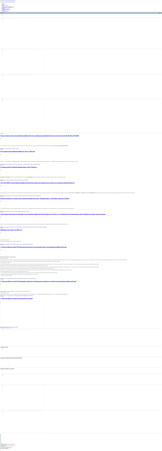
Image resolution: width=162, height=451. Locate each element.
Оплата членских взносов (5, 9)
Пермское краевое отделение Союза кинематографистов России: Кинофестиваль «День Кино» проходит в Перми (34, 198)
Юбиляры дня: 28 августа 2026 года (11, 230)
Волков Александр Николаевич (11, 148)
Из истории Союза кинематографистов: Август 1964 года (17, 151)
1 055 (10, 327)
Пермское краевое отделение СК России (21, 211)
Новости (3, 3)
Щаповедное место (32, 195)
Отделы (3, 5)
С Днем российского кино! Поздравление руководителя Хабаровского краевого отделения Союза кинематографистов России (38, 281)
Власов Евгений (9, 195)
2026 (3, 148)
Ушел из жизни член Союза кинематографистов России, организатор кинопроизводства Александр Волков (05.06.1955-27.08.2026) (39, 135)
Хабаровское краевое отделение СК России (26, 295)
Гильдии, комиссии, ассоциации (6, 6)
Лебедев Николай (25, 278)
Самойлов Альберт (17, 295)
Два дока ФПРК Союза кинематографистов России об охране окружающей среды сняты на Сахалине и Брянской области (37, 183)
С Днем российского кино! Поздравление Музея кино (16, 298)
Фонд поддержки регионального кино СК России (22, 195)
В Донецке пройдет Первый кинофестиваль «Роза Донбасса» (18, 167)
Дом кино (3, 10)
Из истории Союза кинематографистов (34, 164)
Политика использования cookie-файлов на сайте (7, 449)
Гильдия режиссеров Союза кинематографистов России (15, 278)
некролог (17, 148)
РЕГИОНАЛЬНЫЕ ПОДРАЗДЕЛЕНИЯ (8, 7)
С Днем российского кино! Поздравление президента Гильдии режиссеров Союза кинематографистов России (33, 247)
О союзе (3, 4)
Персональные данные (5, 11)
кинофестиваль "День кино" (11, 211)
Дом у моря (13, 195)
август (5, 148)
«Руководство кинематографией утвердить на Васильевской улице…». (13, 164)
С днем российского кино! (32, 278)
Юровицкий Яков (38, 195)
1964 (24, 164)
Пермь (28, 211)
